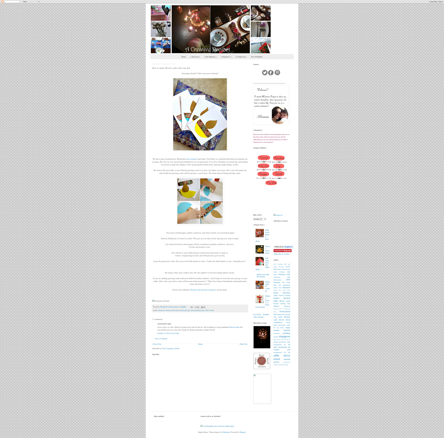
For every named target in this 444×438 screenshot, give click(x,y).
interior (287, 330)
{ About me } (195, 56)
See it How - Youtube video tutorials (261, 315)
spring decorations (280, 342)
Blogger (243, 432)
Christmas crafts (284, 274)
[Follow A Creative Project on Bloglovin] (284, 247)
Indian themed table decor (282, 299)
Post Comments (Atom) (170, 348)
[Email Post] (191, 307)
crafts (276, 319)
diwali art (161, 310)
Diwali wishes (234, 327)
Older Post (243, 344)
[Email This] (195, 307)
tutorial (287, 359)
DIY (288, 279)
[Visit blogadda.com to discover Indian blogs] (217, 426)
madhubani (277, 333)
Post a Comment (161, 338)
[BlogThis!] (198, 307)
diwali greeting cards (198, 310)
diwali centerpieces (282, 320)
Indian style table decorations (263, 275)
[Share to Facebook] (202, 307)
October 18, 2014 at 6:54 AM (168, 333)
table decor (282, 355)
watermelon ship (283, 365)
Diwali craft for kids (172, 310)
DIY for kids (209, 310)
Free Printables (257, 56)
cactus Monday (284, 317)
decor (281, 319)
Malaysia (287, 306)
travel (277, 359)
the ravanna (191, 158)
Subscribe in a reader (281, 254)
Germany (277, 282)
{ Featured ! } (226, 56)
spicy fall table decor (283, 339)
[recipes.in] (278, 215)
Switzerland (284, 311)
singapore (284, 336)
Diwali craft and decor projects (204, 289)
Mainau (276, 306)
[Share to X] (200, 307)
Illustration (286, 287)
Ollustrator (226, 432)
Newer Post (157, 344)
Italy (288, 303)
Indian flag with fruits (282, 290)
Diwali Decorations (267, 249)
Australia (281, 267)
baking (278, 314)
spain (275, 339)
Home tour (277, 287)
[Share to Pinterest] (204, 307)
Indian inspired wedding (282, 295)
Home (183, 56)
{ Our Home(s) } (210, 56)
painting (286, 333)
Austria (287, 267)
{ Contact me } (241, 56)
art (275, 314)
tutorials (276, 362)
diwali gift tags (185, 310)
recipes (276, 337)
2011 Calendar (278, 264)
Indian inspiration (282, 292)
